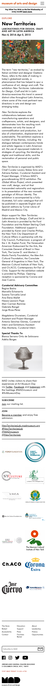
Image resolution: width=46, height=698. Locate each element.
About (34, 626)
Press (19, 632)
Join (4, 404)
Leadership (36, 629)
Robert (4, 629)
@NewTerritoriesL (11, 435)
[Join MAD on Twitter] (17, 659)
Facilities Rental (20, 636)
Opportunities (37, 635)
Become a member (12, 415)
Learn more (27, 12)
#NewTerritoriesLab (12, 429)
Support (20, 629)
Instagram (35, 387)
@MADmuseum (10, 432)
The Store (5, 626)
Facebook (19, 387)
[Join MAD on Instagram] (10, 659)
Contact (5, 635)
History (35, 632)
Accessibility (7, 632)
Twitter (9, 387)
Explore (7, 18)
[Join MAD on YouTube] (25, 659)
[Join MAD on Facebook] (4, 659)
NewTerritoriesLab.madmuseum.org (21, 425)
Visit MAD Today (9, 671)
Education (21, 626)
